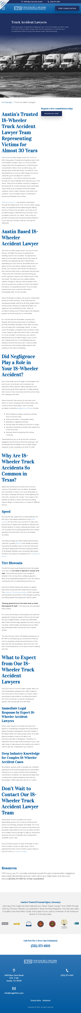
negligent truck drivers (25, 408)
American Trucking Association (16, 592)
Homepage (7, 102)
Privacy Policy (36, 1000)
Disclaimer (47, 1000)
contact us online (20, 851)
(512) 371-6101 (55, 2)
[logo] (30, 8)
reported (19, 543)
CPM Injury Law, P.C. (9, 202)
